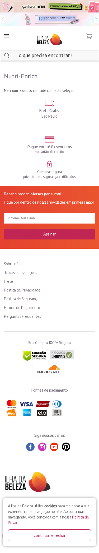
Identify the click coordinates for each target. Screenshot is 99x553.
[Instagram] (43, 447)
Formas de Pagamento (22, 307)
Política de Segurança (21, 299)
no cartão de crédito (49, 152)
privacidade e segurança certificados (49, 177)
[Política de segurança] (49, 164)
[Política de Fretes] (49, 103)
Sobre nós (12, 264)
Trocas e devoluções (20, 272)
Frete (8, 281)
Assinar (49, 234)
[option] (49, 19)
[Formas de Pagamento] (49, 139)
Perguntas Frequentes (22, 316)
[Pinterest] (67, 447)
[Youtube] (55, 447)
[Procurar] (7, 55)
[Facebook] (31, 447)
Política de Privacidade (22, 290)
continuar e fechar (49, 535)
